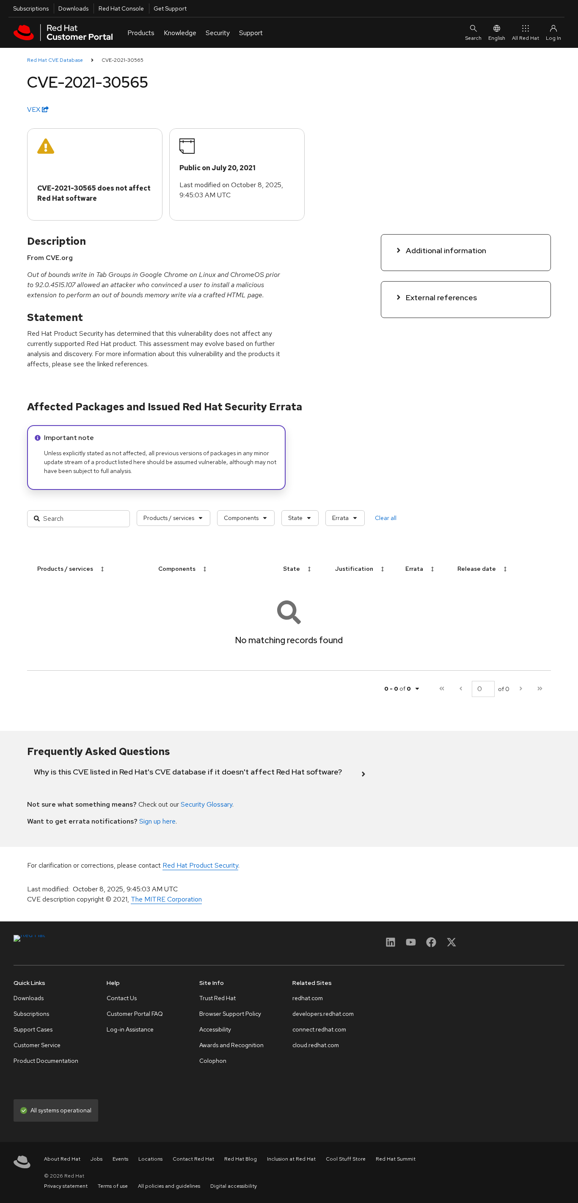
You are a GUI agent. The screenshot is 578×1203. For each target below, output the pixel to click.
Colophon (212, 1061)
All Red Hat (525, 38)
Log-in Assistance (130, 1029)
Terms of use (113, 1186)
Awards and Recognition (231, 1045)
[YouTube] (411, 944)
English (496, 38)
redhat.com (307, 998)
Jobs (96, 1159)
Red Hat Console (121, 8)
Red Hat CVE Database (55, 60)
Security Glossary (206, 804)
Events (120, 1159)
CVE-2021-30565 (122, 60)
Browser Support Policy (230, 1014)
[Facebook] (431, 944)
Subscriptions (31, 8)
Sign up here (157, 821)
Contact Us (122, 998)
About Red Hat (62, 1159)
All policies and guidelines (169, 1186)
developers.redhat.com (323, 1014)
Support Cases (33, 1029)
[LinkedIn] (390, 944)
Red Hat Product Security (200, 865)
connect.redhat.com (319, 1029)
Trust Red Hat (217, 998)
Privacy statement (66, 1186)
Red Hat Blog (240, 1159)
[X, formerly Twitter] (451, 944)
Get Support (170, 8)
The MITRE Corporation (166, 899)
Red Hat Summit (396, 1159)
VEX (34, 109)
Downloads (73, 8)
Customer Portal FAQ (135, 1014)
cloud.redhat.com (315, 1045)
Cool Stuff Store (346, 1159)
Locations (150, 1159)
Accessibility (215, 1029)
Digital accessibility (233, 1186)
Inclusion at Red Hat (291, 1159)
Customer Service (37, 1045)
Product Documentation (46, 1061)
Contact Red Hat (193, 1159)
